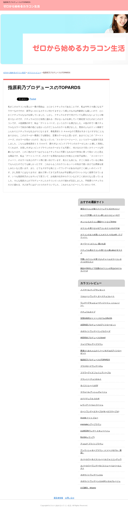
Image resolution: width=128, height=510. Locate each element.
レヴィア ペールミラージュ (91, 405)
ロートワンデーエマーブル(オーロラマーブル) (99, 411)
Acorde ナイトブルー (89, 418)
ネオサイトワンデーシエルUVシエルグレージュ (100, 481)
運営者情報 (58, 498)
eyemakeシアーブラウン (90, 424)
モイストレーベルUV (89, 385)
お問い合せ (69, 498)
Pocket (33, 99)
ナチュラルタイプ (87, 312)
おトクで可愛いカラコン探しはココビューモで (100, 215)
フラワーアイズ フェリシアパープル (95, 373)
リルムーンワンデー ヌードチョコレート (97, 296)
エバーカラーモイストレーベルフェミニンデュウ (101, 459)
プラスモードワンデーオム (91, 366)
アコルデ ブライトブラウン (91, 444)
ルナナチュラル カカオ (90, 398)
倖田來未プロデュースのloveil (93, 338)
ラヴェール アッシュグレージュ (93, 392)
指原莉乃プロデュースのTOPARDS (95, 360)
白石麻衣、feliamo (88, 488)
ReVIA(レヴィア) (87, 437)
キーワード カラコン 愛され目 (93, 244)
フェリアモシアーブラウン (91, 344)
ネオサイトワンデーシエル (91, 475)
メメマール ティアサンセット (92, 290)
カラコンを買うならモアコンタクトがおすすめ (100, 228)
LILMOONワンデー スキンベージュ (95, 431)
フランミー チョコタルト (90, 379)
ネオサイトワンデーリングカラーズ (95, 331)
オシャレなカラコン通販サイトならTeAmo (98, 222)
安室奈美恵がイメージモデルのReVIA (96, 318)
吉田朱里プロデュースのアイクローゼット (98, 325)
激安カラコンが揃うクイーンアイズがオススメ (100, 209)
